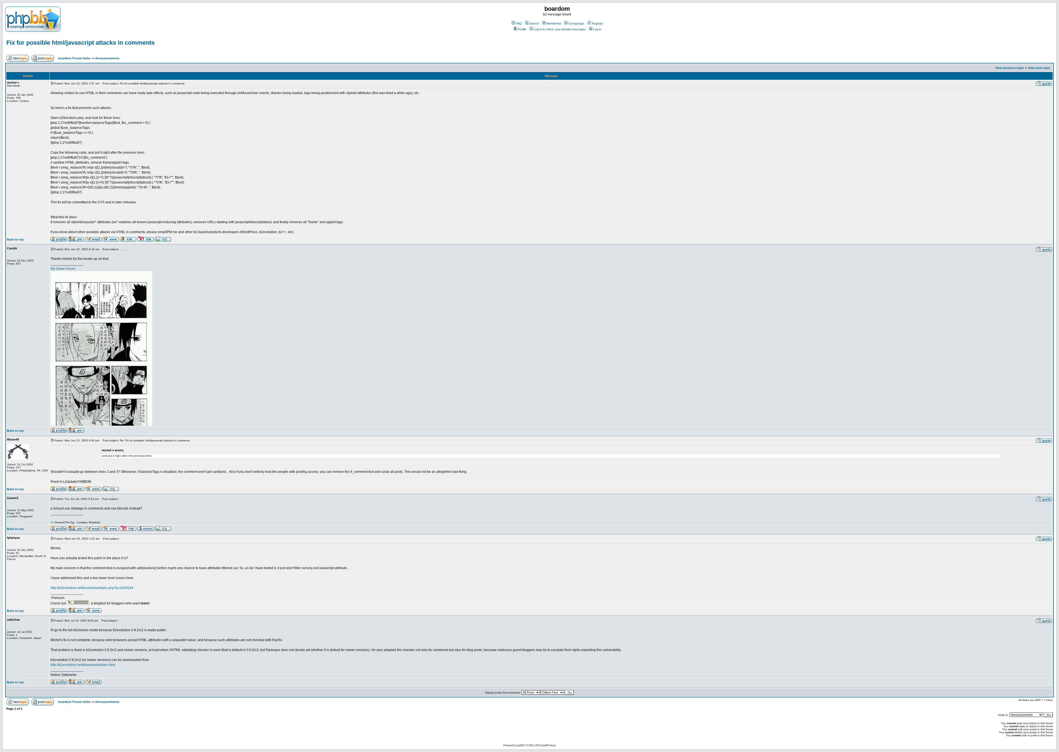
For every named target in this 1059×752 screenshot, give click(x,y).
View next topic (1039, 68)
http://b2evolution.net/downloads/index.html (82, 665)
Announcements (107, 58)
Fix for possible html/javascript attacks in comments (80, 42)
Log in (597, 29)
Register (597, 23)
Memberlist (553, 23)
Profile (522, 29)
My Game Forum (62, 269)
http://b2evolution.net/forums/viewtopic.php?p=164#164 (91, 588)
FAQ (519, 23)
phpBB (520, 745)
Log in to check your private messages (560, 29)
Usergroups (576, 23)
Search (534, 23)
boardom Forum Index (74, 58)
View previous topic (1009, 68)
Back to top (15, 239)
